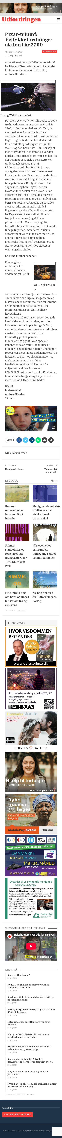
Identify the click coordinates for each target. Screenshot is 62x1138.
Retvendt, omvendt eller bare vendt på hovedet (28, 1023)
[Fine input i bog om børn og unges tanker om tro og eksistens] (17, 579)
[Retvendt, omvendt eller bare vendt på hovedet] (17, 493)
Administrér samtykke (17, 1114)
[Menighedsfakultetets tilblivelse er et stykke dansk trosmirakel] (45, 493)
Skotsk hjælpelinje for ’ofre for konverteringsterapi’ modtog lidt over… (30, 1060)
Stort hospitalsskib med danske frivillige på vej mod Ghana (30, 998)
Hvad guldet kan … (14, 469)
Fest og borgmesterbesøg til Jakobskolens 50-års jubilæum (31, 1011)
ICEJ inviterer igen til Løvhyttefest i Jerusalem (27, 1073)
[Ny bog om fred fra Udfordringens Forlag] (45, 579)
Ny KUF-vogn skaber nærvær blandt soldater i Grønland (28, 986)
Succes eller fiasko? (18, 975)
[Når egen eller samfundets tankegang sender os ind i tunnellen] (45, 532)
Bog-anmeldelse (49, 51)
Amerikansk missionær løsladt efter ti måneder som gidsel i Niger (29, 1048)
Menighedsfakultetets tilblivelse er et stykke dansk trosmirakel (28, 1036)
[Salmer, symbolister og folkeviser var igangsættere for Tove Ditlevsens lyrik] (17, 532)
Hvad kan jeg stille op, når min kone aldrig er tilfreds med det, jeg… (32, 1085)
